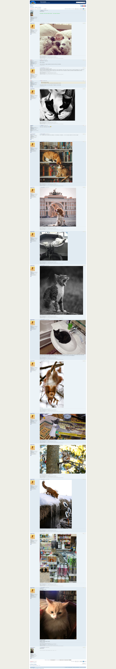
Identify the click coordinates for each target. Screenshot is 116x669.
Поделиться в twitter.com (81, 6)
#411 (40, 231)
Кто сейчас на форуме (33, 664)
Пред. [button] (77, 8)
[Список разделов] (35, 2)
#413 (40, 319)
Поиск (83, 2)
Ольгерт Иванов (43, 88)
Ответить (31, 8)
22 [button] (84, 661)
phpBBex (34, 668)
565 (33, 128)
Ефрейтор (31, 10)
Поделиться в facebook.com (82, 6)
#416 (40, 444)
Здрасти (31, 5)
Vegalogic (41, 668)
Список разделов (32, 667)
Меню (32, 4)
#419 (40, 587)
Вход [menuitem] (85, 4)
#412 (40, 265)
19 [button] (81, 661)
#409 (40, 141)
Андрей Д (31, 125)
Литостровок (43, 1)
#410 (40, 187)
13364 (34, 83)
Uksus (41, 80)
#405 (40, 80)
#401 (40, 10)
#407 (40, 125)
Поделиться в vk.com (85, 6)
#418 (40, 533)
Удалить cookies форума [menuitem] (76, 667)
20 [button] (82, 661)
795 (33, 136)
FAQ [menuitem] (34, 4)
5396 (33, 75)
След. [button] (85, 8)
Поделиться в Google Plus (84, 6)
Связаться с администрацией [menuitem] (68, 667)
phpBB (37, 668)
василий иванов (32, 647)
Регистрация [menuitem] (81, 4)
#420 (40, 647)
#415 (40, 413)
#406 (40, 88)
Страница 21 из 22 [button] (75, 8)
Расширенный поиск (84, 2)
